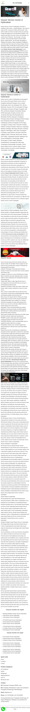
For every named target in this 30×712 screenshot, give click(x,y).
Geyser (2, 671)
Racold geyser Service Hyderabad (11, 629)
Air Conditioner (4, 669)
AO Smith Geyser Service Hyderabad (12, 620)
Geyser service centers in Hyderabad (10, 99)
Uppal (18, 687)
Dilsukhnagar (10, 689)
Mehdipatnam (12, 687)
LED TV (3, 677)
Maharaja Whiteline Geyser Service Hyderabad (14, 613)
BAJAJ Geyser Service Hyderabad (11, 623)
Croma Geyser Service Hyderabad (11, 652)
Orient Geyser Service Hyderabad (11, 643)
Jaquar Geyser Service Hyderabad (11, 649)
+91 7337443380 (18, 695)
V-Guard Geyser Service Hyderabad (12, 626)
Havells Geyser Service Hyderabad (12, 638)
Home (2, 659)
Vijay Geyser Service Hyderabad (11, 615)
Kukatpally (5, 687)
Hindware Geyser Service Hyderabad (12, 640)
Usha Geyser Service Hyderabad (11, 617)
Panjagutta (3, 689)
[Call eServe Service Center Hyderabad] (3, 709)
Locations (3, 661)
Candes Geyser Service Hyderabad (12, 646)
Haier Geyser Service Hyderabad (11, 636)
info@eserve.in (8, 692)
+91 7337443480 (17, 3)
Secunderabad (24, 687)
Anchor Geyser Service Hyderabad (11, 644)
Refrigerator (4, 673)
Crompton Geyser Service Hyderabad (12, 628)
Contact (3, 663)
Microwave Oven (5, 679)
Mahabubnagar (18, 689)
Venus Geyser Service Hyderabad (11, 621)
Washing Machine (5, 675)
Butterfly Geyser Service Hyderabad (12, 651)
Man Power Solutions (21, 707)
